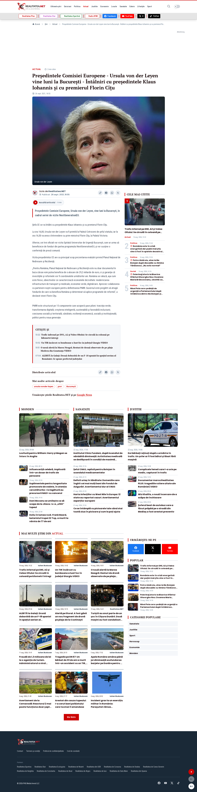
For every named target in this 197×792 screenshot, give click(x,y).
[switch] (177, 6)
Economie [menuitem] (104, 6)
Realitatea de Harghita (25, 771)
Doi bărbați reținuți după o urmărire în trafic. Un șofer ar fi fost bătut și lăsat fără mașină (152, 456)
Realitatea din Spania (139, 771)
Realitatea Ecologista (57, 767)
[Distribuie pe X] (118, 192)
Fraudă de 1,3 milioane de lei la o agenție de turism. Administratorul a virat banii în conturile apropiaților (35, 663)
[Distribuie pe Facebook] (106, 192)
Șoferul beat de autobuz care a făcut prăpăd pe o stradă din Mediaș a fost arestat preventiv (156, 508)
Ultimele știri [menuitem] (56, 6)
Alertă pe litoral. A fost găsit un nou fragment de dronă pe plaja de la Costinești (71, 616)
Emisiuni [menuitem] (67, 6)
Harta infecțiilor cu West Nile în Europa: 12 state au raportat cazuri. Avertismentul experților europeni (96, 497)
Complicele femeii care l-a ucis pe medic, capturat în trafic (157, 471)
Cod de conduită (73, 751)
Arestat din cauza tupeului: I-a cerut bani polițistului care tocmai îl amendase (70, 703)
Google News (84, 394)
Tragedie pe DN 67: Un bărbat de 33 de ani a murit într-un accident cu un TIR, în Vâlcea (70, 661)
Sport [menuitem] (149, 6)
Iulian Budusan (45, 565)
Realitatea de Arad (65, 771)
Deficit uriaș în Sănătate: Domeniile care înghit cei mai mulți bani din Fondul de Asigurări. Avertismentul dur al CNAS (96, 483)
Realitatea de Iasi (100, 771)
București (71, 386)
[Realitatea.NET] (31, 6)
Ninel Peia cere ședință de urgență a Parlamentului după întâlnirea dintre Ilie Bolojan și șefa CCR (145, 292)
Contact (20, 751)
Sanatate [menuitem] (123, 6)
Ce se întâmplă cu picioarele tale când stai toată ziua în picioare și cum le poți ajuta (97, 510)
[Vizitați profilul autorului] (35, 193)
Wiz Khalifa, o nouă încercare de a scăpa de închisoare (157, 496)
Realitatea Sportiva (24, 767)
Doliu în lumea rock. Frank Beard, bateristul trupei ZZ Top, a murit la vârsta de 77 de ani (48, 518)
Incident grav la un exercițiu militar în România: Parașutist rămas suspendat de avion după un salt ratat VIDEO (107, 707)
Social (133, 271)
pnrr (60, 386)
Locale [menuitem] (114, 6)
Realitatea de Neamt (76, 767)
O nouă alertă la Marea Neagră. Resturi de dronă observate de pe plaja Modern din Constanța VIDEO (77, 349)
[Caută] (168, 6)
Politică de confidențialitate (53, 751)
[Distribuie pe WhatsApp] (112, 192)
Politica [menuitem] (77, 6)
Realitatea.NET (57, 191)
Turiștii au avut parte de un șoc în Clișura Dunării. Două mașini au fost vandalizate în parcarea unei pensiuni (106, 618)
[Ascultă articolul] (191, 772)
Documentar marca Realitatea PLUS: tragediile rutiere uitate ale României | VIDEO (157, 483)
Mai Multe (71, 717)
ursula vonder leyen (43, 386)
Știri (46, 24)
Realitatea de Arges (82, 771)
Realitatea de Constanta (46, 771)
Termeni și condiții (33, 751)
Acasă (37, 24)
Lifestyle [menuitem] (140, 6)
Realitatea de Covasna (112, 767)
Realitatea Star (40, 767)
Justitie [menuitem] (94, 6)
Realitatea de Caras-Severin (153, 767)
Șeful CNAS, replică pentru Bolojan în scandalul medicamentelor (94, 471)
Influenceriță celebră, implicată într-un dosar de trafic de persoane (47, 472)
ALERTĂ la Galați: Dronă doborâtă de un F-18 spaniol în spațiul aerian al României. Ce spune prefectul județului (79, 357)
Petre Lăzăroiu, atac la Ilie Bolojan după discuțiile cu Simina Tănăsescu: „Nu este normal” (147, 263)
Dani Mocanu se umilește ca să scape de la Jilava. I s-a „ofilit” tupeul (46, 504)
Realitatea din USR (94, 767)
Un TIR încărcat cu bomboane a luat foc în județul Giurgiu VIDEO (74, 342)
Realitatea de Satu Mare (119, 771)
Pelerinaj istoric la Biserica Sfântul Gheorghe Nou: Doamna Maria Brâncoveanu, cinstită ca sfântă (146, 278)
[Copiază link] (100, 192)
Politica (133, 243)
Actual (54, 24)
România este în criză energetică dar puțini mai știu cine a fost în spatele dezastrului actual (147, 250)
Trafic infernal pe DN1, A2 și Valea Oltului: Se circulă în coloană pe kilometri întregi (75, 336)
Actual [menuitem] (86, 6)
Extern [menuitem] (132, 6)
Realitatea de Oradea (132, 767)
